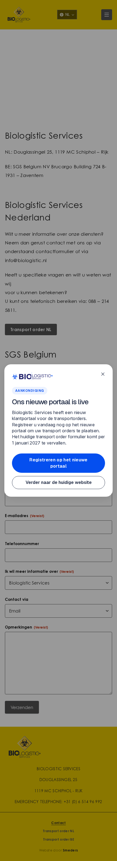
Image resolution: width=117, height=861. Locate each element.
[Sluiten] (102, 374)
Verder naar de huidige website (59, 482)
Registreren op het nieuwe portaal (58, 463)
